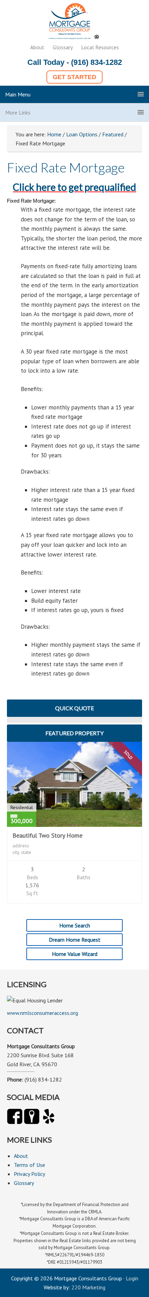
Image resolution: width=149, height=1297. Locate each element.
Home (54, 134)
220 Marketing (88, 1287)
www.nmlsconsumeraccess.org (42, 1012)
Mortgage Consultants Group (74, 22)
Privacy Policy (29, 1173)
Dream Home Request (74, 939)
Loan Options (81, 134)
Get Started (74, 77)
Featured (112, 134)
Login (132, 1278)
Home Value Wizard (74, 953)
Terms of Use (29, 1164)
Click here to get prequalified (74, 187)
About (37, 47)
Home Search (74, 925)
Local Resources (100, 47)
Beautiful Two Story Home (47, 835)
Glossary (63, 47)
